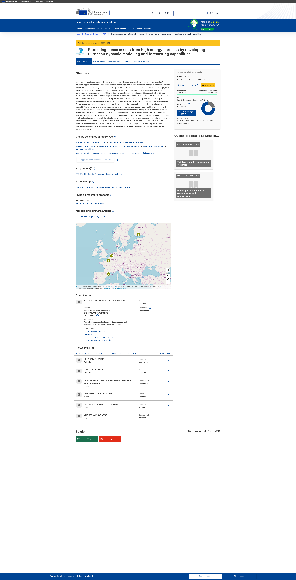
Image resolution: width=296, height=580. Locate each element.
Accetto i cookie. (205, 576)
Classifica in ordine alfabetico (88, 354)
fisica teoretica (115, 142)
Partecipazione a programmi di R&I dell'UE (109, 337)
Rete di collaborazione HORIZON (107, 340)
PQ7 (104, 34)
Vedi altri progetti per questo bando (90, 203)
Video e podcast (119, 29)
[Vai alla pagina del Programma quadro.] (80, 51)
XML (89, 439)
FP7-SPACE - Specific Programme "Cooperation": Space (99, 174)
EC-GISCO (163, 286)
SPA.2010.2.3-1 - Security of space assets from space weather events (104, 187)
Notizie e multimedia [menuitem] (141, 62)
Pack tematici (89, 29)
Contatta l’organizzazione (104, 331)
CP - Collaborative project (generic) (90, 217)
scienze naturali (82, 142)
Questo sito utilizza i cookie (61, 576)
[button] (167, 13)
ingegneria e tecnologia (85, 146)
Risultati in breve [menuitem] (99, 62)
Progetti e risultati (104, 29)
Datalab (139, 29)
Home (79, 29)
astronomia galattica (130, 153)
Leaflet (78, 286)
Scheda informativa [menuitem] (84, 62)
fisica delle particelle (134, 142)
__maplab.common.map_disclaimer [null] (114, 288)
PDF (112, 439)
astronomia (113, 153)
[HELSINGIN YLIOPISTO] (138, 234)
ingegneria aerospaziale (153, 146)
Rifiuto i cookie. (240, 576)
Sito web (98, 334)
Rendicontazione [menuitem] (114, 62)
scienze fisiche (99, 142)
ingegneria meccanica (108, 146)
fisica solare (148, 153)
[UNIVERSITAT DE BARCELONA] (108, 274)
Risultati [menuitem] (127, 62)
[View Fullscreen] (168, 270)
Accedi (157, 13)
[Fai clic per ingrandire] (168, 360)
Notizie (131, 29)
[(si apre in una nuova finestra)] (94, 11)
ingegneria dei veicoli (130, 146)
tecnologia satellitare (85, 149)
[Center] (168, 278)
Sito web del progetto (188, 85)
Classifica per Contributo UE (123, 354)
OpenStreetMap (112, 286)
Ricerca (147, 29)
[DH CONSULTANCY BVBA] (112, 256)
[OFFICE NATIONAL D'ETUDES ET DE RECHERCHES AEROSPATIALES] (108, 260)
